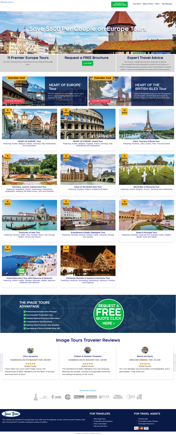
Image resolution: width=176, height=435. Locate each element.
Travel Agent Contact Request (148, 421)
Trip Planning (167, 4)
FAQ (157, 4)
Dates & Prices (148, 4)
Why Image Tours (100, 419)
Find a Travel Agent (100, 424)
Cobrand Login (143, 419)
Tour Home (137, 4)
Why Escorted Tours (100, 426)
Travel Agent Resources (146, 424)
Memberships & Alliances (88, 390)
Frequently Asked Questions (103, 421)
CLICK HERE (88, 63)
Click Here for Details (14, 101)
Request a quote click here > (108, 314)
